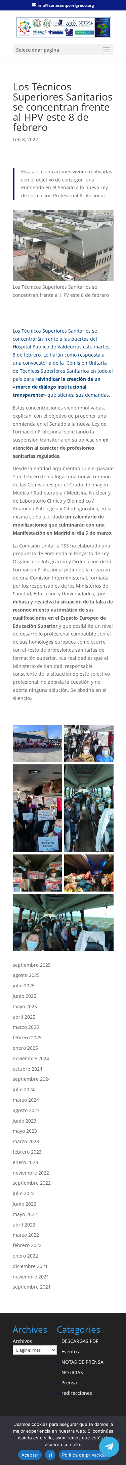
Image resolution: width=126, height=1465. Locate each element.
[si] (117, 1440)
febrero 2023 (27, 1152)
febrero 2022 (27, 1245)
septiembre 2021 (32, 1287)
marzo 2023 (26, 1141)
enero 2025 (25, 1048)
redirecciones (76, 1393)
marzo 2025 (26, 1027)
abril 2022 (24, 1224)
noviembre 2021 (31, 1276)
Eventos (70, 1351)
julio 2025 (24, 985)
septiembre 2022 (32, 1183)
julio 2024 (24, 1089)
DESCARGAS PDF (79, 1341)
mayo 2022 (25, 1214)
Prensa (69, 1382)
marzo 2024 (26, 1100)
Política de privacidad (85, 1455)
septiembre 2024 (32, 1079)
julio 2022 (24, 1193)
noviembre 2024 (31, 1058)
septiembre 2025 (32, 965)
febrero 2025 (27, 1037)
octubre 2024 (27, 1069)
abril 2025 (24, 1017)
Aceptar (30, 1455)
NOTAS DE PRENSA (82, 1362)
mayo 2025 (25, 1006)
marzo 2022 (26, 1235)
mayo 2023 (25, 1131)
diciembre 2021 (30, 1266)
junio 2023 (24, 1121)
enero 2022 (25, 1255)
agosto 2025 (26, 975)
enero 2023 (25, 1162)
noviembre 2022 (31, 1173)
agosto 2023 (26, 1110)
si (50, 1455)
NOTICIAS (72, 1372)
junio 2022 (24, 1204)
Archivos (22, 1341)
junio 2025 (24, 996)
